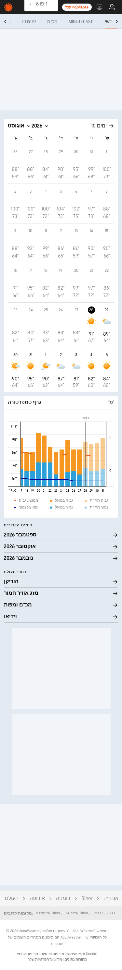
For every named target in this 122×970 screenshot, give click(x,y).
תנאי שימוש (75, 954)
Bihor (86, 898)
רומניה (63, 898)
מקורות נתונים (75, 959)
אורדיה (110, 898)
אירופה (37, 898)
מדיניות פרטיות (52, 954)
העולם (12, 898)
